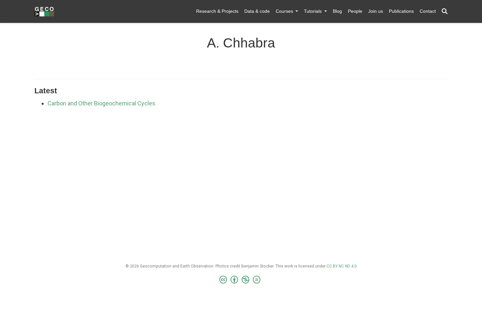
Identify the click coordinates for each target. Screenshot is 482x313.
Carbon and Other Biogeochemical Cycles (101, 103)
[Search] (445, 11)
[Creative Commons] (241, 280)
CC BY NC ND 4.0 (342, 266)
